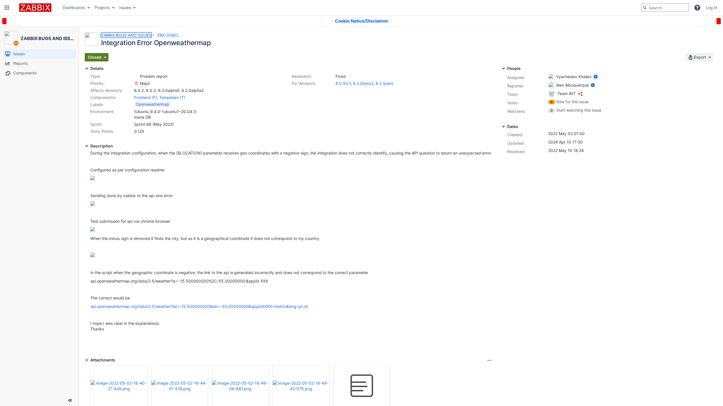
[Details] (87, 68)
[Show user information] (595, 76)
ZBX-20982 (167, 35)
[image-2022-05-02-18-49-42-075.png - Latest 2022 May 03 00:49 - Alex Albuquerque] (301, 386)
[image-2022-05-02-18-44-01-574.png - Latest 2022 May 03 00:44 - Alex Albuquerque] (179, 386)
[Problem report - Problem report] (136, 76)
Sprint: (96, 124)
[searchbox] (665, 8)
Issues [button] (125, 7)
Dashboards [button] (74, 7)
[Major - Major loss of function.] (136, 83)
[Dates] (504, 127)
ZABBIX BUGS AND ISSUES (126, 35)
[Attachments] (87, 360)
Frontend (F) (145, 97)
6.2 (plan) (384, 83)
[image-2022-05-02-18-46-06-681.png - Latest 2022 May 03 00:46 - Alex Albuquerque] (240, 386)
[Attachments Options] (489, 360)
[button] (7, 7)
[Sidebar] (70, 400)
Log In (711, 7)
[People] (504, 68)
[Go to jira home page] (35, 7)
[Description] (87, 146)
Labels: (97, 104)
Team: (513, 94)
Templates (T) (172, 97)
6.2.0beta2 (363, 83)
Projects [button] (102, 7)
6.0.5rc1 (343, 83)
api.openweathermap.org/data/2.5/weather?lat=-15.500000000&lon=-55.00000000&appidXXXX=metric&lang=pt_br (199, 306)
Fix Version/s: (304, 83)
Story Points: (102, 131)
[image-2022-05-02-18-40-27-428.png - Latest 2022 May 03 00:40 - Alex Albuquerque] (119, 386)
